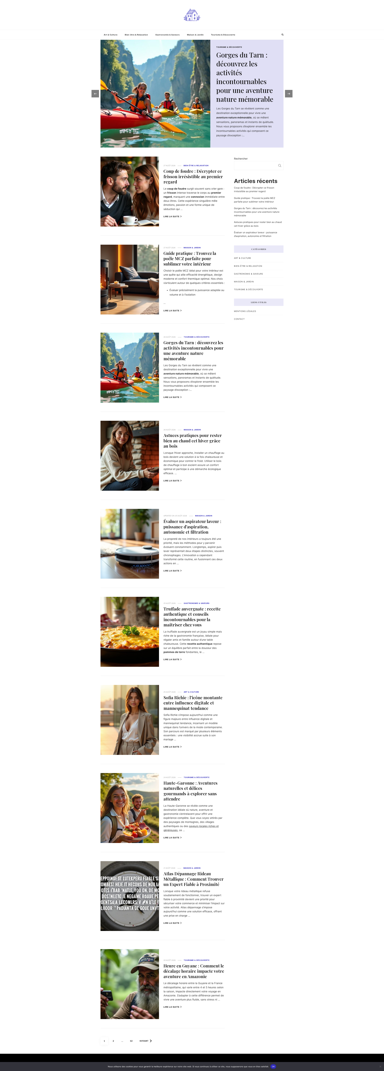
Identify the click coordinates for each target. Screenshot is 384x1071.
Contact (239, 319)
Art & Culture (110, 35)
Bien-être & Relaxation (136, 35)
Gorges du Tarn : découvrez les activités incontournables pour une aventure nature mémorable (194, 350)
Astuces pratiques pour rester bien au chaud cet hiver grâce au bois (193, 440)
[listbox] (192, 94)
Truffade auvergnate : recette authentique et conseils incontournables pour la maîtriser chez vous (192, 616)
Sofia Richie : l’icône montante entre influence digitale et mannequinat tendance (193, 703)
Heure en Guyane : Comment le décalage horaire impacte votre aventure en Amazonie (194, 971)
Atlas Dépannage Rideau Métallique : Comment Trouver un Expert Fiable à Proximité (194, 879)
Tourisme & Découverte (223, 35)
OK (273, 1066)
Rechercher (241, 158)
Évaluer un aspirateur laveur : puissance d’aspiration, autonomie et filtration (192, 526)
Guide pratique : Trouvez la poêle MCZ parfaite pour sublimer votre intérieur (248, 72)
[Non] (380, 1066)
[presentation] (95, 93)
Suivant (144, 1041)
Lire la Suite (171, 216)
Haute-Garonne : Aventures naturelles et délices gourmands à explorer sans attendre (191, 791)
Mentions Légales (245, 311)
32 (132, 1040)
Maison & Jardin (195, 35)
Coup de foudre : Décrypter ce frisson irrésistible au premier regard (193, 176)
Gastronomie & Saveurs (167, 35)
